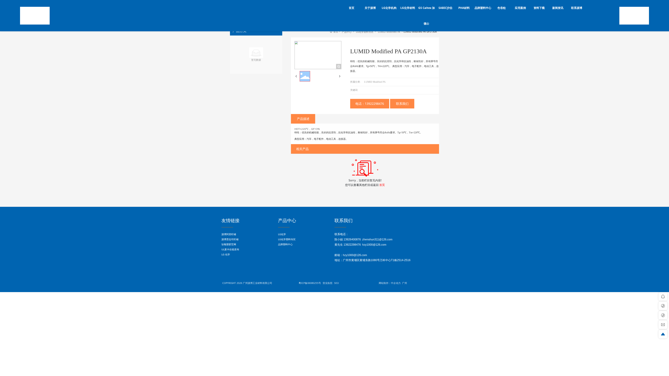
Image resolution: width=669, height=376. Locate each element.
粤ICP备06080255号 (310, 283)
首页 (382, 185)
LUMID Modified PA (389, 31)
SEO (336, 283)
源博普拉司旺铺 (230, 239)
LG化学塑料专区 (365, 31)
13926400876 (352, 239)
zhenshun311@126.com (377, 239)
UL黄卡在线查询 (230, 249)
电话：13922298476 (369, 103)
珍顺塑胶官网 (228, 244)
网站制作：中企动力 (390, 283)
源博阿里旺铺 (228, 234)
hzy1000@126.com (374, 244)
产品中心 (347, 31)
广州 (404, 283)
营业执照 (327, 283)
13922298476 (352, 244)
